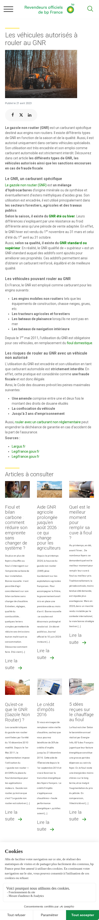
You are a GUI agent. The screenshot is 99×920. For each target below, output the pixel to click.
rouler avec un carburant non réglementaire (48, 422)
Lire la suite (11, 664)
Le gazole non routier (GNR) (26, 185)
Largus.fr (18, 446)
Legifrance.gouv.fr (25, 451)
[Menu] (8, 10)
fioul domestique (79, 343)
